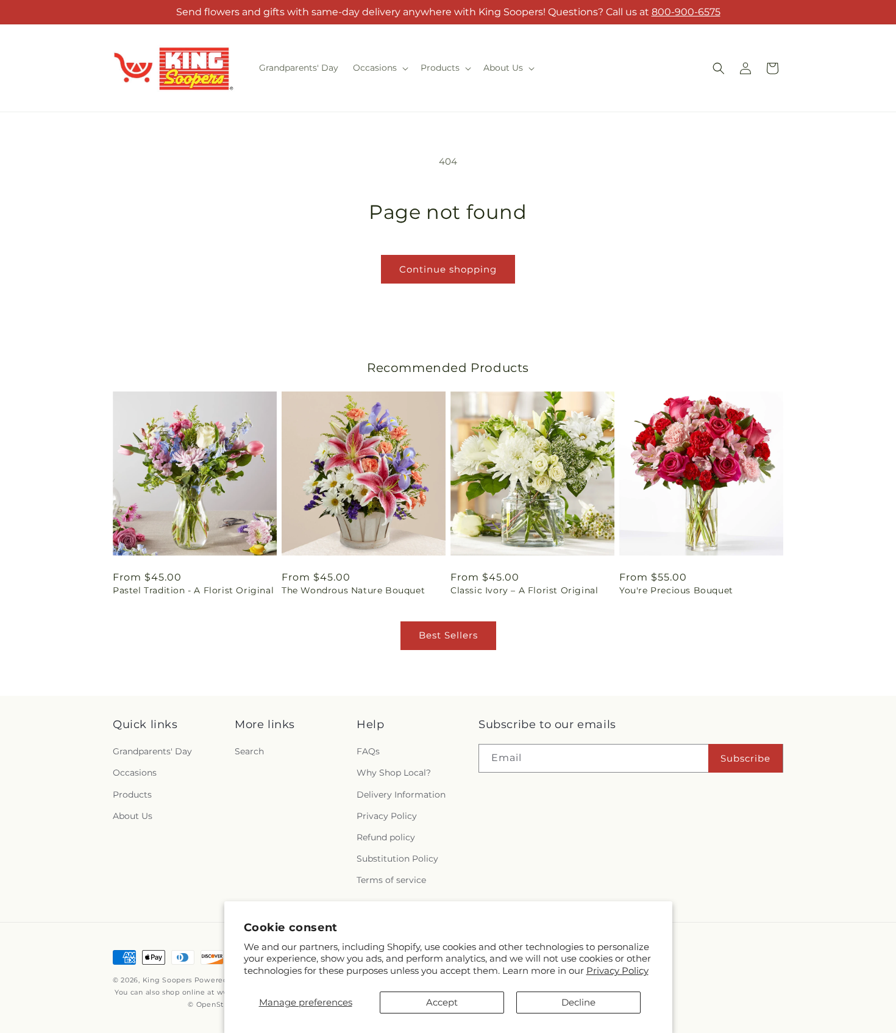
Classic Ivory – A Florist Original (524, 590)
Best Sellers (448, 635)
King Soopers (167, 980)
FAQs (368, 751)
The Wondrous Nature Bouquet (353, 590)
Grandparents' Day (152, 751)
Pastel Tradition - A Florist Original (193, 590)
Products (132, 794)
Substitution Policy (397, 858)
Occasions (135, 773)
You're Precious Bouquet (676, 590)
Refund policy (386, 837)
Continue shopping (448, 269)
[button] (379, 67)
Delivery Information (401, 794)
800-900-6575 (686, 12)
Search (249, 751)
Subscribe (745, 758)
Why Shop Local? (394, 773)
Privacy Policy (617, 970)
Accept (442, 1002)
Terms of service (391, 880)
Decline (578, 1002)
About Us (132, 815)
